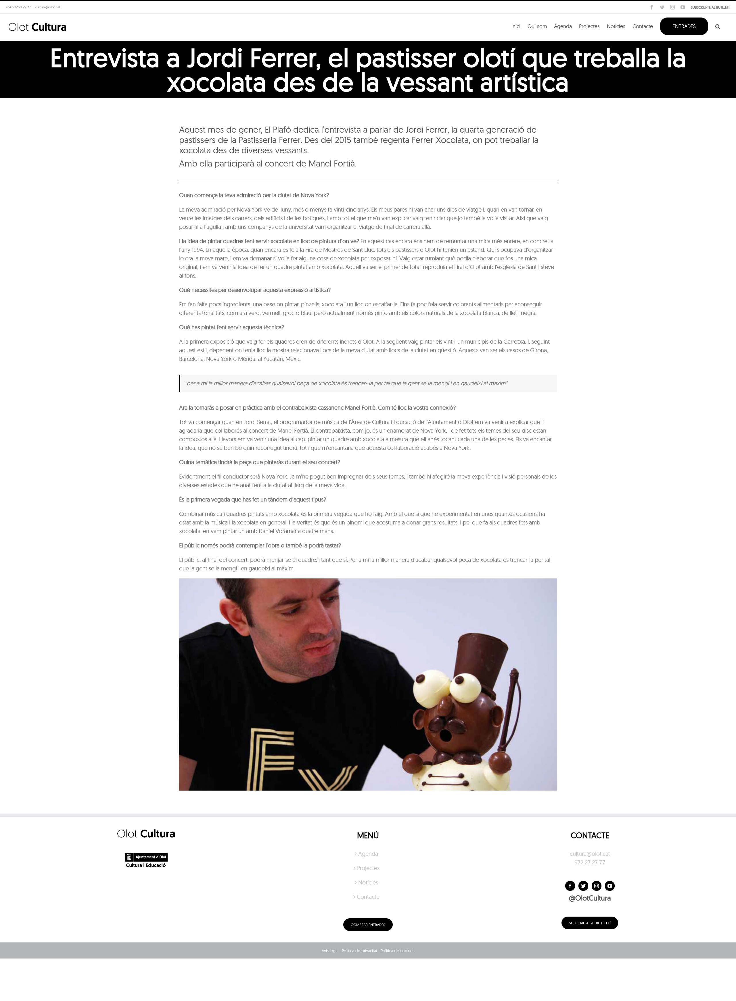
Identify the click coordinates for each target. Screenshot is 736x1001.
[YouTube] (610, 886)
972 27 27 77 (589, 862)
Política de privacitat (359, 950)
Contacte (368, 896)
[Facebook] (570, 886)
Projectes (368, 868)
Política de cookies (397, 950)
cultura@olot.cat (590, 853)
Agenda (368, 853)
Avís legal (330, 950)
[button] (717, 26)
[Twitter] (583, 886)
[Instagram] (596, 886)
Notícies (368, 882)
